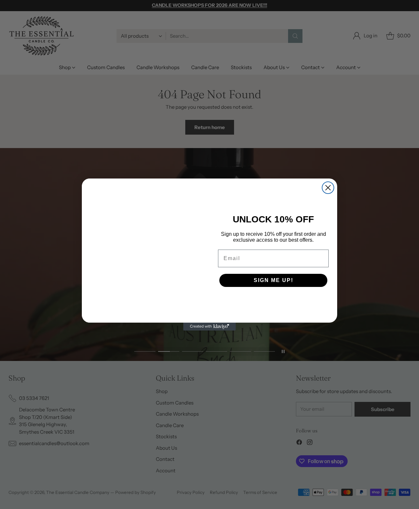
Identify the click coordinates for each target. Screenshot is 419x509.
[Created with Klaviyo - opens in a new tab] (209, 326)
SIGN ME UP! (273, 280)
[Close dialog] (328, 188)
